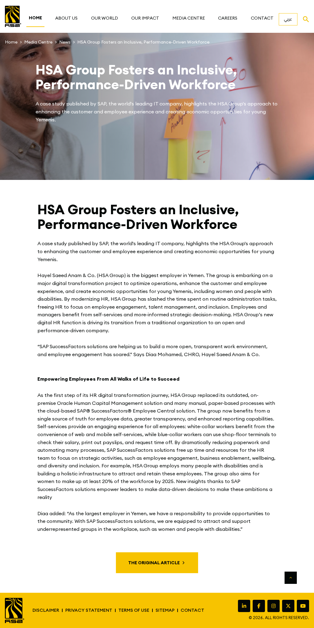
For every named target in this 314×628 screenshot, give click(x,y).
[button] (66, 18)
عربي (288, 19)
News (65, 42)
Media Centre (38, 42)
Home (11, 42)
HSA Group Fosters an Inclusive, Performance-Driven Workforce (143, 42)
